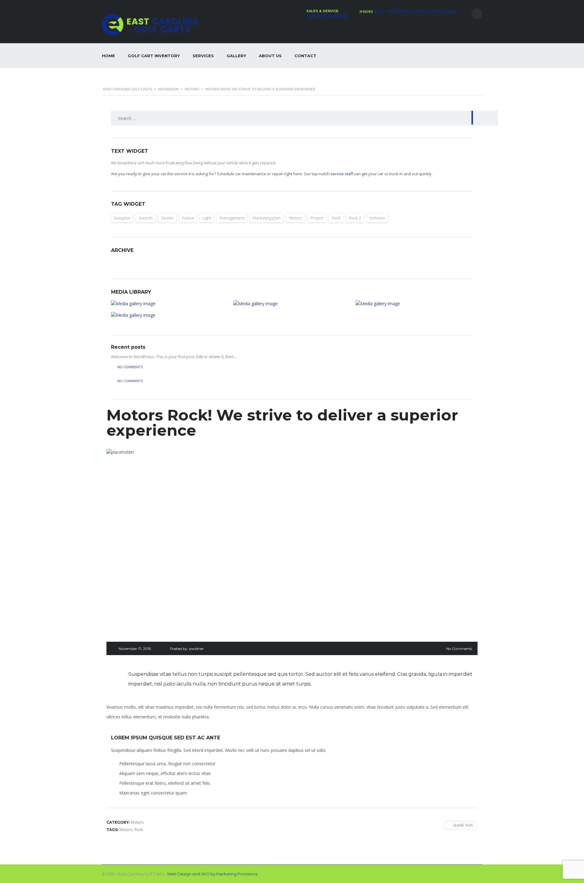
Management (232, 218)
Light (207, 218)
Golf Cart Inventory (154, 55)
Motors (295, 218)
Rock (336, 218)
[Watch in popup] (170, 303)
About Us (270, 55)
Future (188, 218)
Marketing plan (266, 218)
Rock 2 (355, 218)
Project (317, 218)
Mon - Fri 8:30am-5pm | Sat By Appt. (416, 11)
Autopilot (122, 218)
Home (108, 55)
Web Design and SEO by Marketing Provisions (212, 873)
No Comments (459, 648)
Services (203, 55)
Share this (463, 825)
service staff (341, 173)
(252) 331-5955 (327, 16)
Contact (305, 55)
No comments (130, 367)
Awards (146, 218)
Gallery (236, 55)
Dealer (167, 218)
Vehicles (377, 218)
